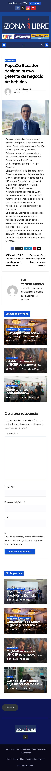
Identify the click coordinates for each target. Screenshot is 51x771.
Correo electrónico (15, 502)
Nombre (10, 486)
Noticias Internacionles (35, 759)
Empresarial (10, 60)
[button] (42, 45)
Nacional (11, 589)
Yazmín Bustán (25, 89)
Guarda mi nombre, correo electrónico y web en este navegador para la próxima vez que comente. (25, 540)
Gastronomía (24, 329)
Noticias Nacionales (25, 765)
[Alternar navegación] (24, 45)
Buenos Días (18, 759)
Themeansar (25, 753)
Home (9, 759)
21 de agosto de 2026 (19, 600)
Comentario (11, 433)
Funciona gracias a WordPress (17, 749)
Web (7, 517)
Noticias (20, 589)
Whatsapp (10, 707)
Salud (9, 677)
